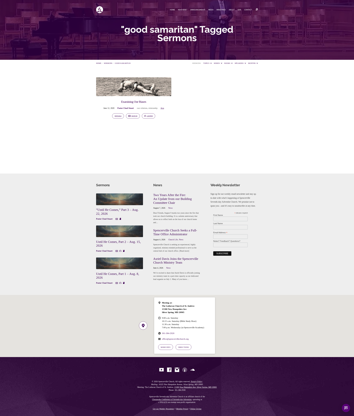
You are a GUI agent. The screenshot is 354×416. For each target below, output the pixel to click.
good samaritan (123, 63)
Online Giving (195, 409)
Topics (206, 63)
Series (217, 63)
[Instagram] (177, 370)
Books (227, 63)
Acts (162, 108)
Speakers (239, 63)
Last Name (218, 223)
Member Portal (182, 409)
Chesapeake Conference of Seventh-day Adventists (172, 399)
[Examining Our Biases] (133, 94)
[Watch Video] (117, 219)
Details (118, 116)
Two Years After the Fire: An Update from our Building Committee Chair (172, 198)
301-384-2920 (168, 333)
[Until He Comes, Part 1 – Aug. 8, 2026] (119, 267)
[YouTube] (161, 370)
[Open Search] (257, 9)
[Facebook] (169, 370)
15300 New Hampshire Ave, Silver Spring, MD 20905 (195, 387)
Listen (150, 116)
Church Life (173, 239)
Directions (183, 347)
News (170, 208)
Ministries (221, 10)
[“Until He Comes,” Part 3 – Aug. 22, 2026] (119, 203)
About (232, 10)
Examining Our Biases (133, 101)
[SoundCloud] (192, 370)
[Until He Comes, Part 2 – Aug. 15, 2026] (119, 235)
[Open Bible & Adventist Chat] (346, 408)
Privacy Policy (196, 382)
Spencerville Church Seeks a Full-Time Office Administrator (175, 232)
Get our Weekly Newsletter (163, 409)
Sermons (108, 63)
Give (239, 10)
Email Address (220, 232)
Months (252, 63)
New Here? (182, 10)
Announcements (197, 10)
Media (211, 10)
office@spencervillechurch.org (175, 339)
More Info (165, 347)
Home (172, 10)
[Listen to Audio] (120, 251)
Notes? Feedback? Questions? (226, 241)
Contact (248, 10)
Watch (134, 116)
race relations (142, 108)
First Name (218, 215)
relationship (153, 108)
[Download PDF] (120, 219)
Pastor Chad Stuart (125, 108)
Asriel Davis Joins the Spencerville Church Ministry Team (175, 260)
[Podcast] (185, 370)
